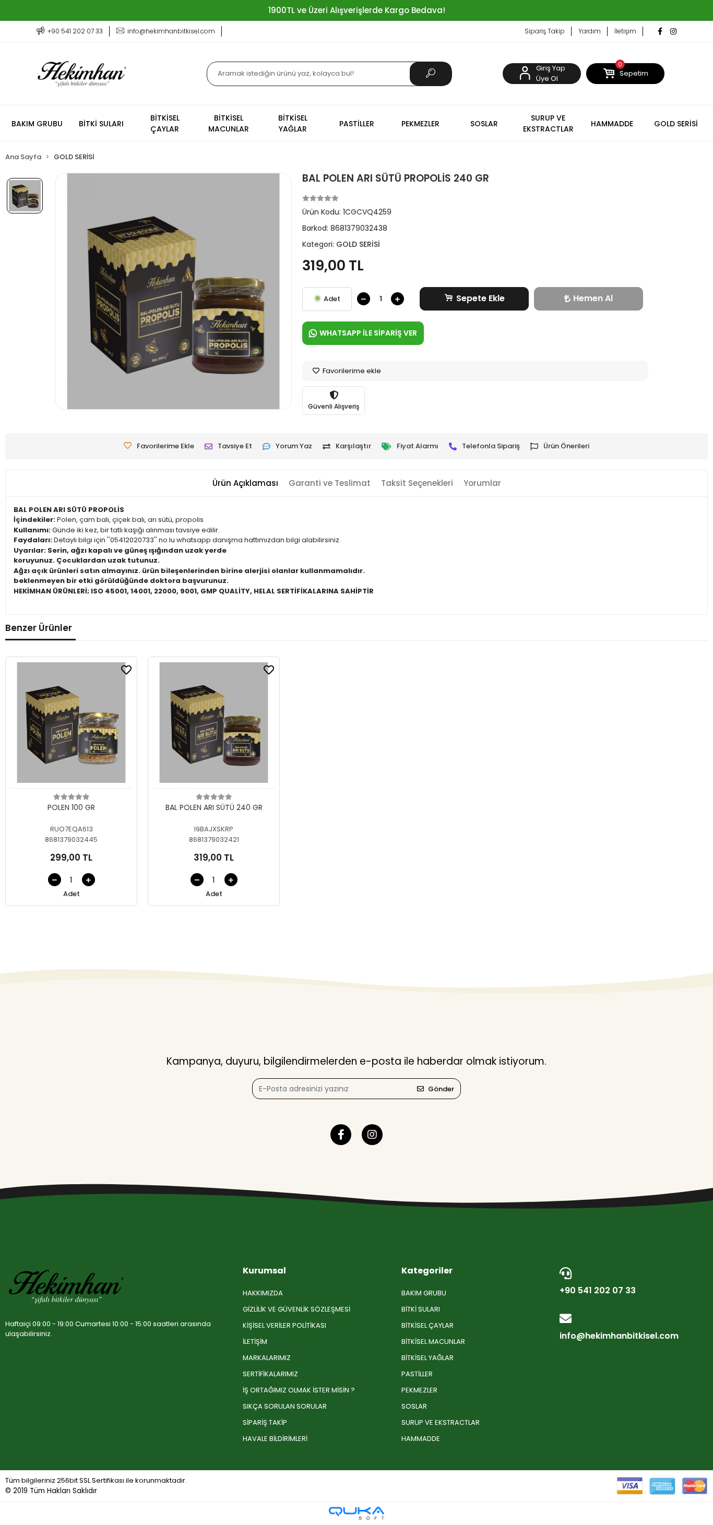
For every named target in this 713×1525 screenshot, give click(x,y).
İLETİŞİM (255, 1342)
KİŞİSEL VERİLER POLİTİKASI (284, 1325)
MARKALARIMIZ (267, 1358)
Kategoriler (427, 1271)
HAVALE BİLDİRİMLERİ (275, 1439)
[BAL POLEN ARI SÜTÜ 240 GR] (213, 725)
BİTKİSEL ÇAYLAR (427, 1325)
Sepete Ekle (480, 298)
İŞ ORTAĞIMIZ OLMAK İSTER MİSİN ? (299, 1390)
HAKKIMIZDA (263, 1293)
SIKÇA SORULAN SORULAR (285, 1406)
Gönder (441, 1089)
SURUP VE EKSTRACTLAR (440, 1422)
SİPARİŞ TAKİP (265, 1422)
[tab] (245, 483)
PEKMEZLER (419, 1390)
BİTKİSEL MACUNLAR (433, 1342)
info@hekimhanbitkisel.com (619, 1336)
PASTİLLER (417, 1374)
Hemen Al (593, 298)
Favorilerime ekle (351, 371)
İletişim (625, 31)
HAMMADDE (420, 1439)
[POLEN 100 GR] (71, 725)
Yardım (589, 31)
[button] (625, 73)
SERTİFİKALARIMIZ (270, 1374)
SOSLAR (414, 1406)
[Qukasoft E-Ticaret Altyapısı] (356, 1513)
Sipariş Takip (545, 31)
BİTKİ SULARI (420, 1309)
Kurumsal (264, 1271)
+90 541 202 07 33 (598, 1290)
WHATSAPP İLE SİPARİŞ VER (368, 333)
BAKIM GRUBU (423, 1293)
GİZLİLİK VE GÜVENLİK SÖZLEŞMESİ (296, 1309)
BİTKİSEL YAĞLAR (427, 1358)
